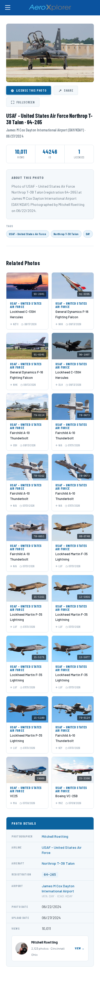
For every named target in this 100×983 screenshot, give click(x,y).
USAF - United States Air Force (27, 234)
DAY (88, 234)
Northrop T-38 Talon (66, 234)
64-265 (50, 874)
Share (65, 90)
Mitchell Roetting (55, 836)
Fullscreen (23, 102)
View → (80, 948)
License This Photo (28, 90)
